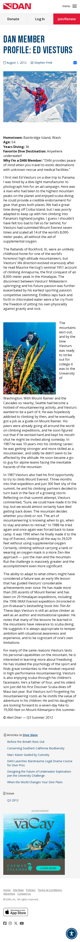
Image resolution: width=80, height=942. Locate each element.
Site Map (18, 890)
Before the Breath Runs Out (26, 742)
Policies (30, 890)
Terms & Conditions (50, 890)
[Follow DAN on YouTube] (22, 923)
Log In (40, 19)
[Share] (75, 63)
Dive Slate (30, 735)
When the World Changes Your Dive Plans (35, 782)
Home (7, 890)
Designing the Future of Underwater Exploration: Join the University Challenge (39, 773)
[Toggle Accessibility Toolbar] (71, 933)
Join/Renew (67, 19)
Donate (13, 19)
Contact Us (24, 893)
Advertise (9, 893)
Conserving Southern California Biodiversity (35, 748)
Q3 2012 (12, 800)
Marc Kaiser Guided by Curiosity (28, 755)
